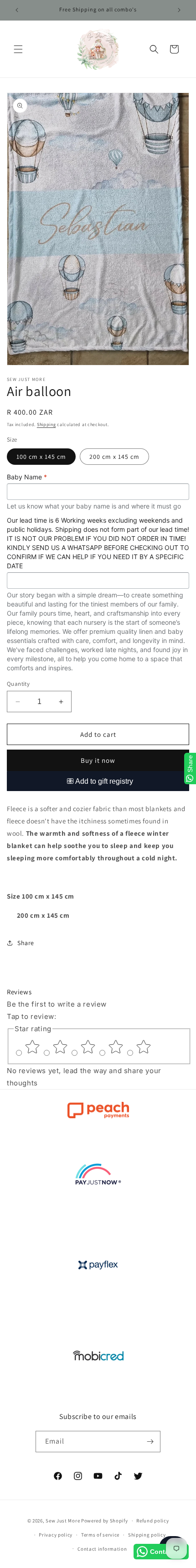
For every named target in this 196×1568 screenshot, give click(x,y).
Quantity (18, 684)
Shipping (46, 424)
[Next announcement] (179, 10)
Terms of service (100, 1535)
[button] (18, 49)
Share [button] (25, 943)
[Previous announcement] (17, 10)
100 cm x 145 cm (41, 456)
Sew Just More (63, 1520)
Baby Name (27, 477)
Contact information (102, 1549)
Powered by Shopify (104, 1520)
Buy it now (98, 760)
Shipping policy (147, 1535)
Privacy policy (55, 1535)
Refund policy (152, 1520)
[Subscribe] (150, 1441)
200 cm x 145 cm (114, 456)
